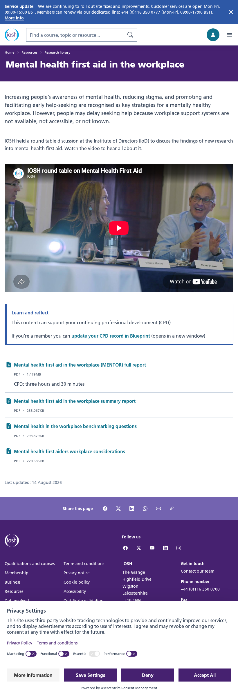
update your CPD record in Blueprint (110, 336)
